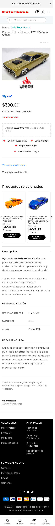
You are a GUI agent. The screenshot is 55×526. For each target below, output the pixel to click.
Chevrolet (7, 224)
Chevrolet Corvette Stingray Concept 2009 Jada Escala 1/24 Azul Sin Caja (39, 219)
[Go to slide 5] (31, 88)
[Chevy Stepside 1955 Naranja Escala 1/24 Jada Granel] (14, 203)
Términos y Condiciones (32, 436)
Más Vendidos (8, 428)
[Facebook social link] (20, 492)
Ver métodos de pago (13, 165)
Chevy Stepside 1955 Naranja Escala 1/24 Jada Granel (13, 218)
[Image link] (26, 498)
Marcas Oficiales (9, 443)
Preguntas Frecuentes (32, 444)
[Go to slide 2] (23, 88)
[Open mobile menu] (49, 12)
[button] (12, 235)
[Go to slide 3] (26, 88)
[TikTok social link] (32, 492)
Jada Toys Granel (20, 27)
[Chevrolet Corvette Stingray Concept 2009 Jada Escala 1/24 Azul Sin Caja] (39, 203)
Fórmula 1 (6, 432)
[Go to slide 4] (29, 88)
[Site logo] (15, 11)
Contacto (6, 468)
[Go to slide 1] (21, 88)
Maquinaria (6, 437)
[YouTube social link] (28, 492)
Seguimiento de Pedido (34, 452)
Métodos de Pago (10, 473)
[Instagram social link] (24, 492)
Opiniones (6, 483)
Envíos (4, 478)
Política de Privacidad (31, 429)
